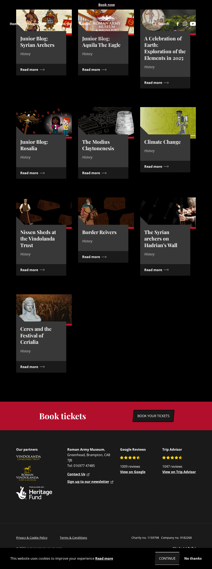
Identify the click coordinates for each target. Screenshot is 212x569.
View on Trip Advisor (179, 472)
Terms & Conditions (73, 538)
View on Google (132, 472)
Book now (106, 4)
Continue (167, 558)
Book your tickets (153, 416)
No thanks (193, 558)
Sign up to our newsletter (88, 481)
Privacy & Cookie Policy (31, 538)
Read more (104, 558)
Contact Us (76, 474)
